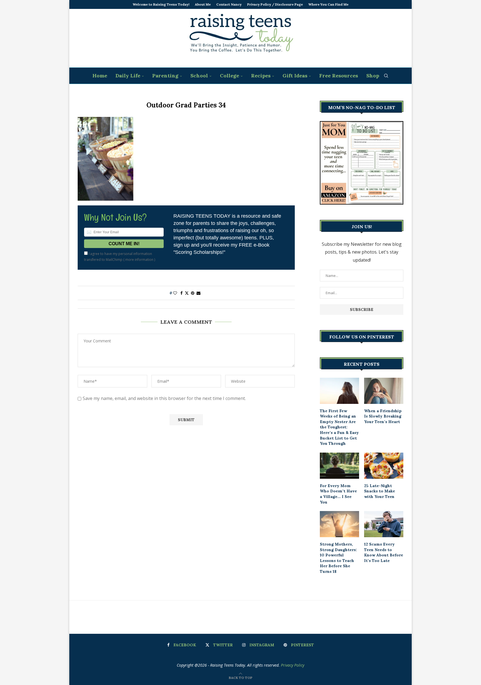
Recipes (261, 75)
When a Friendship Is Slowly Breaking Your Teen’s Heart (383, 416)
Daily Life (128, 75)
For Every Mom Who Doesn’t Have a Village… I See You (338, 494)
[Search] (386, 76)
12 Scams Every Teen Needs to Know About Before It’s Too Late (383, 552)
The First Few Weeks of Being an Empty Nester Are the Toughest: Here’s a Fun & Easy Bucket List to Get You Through (339, 427)
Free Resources (338, 75)
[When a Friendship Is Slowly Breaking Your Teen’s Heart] (383, 391)
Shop (372, 75)
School (199, 75)
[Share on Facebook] (181, 293)
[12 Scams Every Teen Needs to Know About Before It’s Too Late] (383, 524)
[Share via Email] (198, 293)
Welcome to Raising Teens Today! (161, 4)
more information (139, 259)
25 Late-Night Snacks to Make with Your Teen (379, 491)
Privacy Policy (292, 665)
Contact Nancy (229, 4)
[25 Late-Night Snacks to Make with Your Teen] (383, 466)
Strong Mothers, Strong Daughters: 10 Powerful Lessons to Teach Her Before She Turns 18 (338, 558)
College (229, 75)
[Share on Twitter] (187, 293)
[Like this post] (175, 293)
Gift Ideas (295, 75)
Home (99, 75)
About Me (203, 4)
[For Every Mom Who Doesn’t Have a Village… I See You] (339, 466)
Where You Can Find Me (328, 4)
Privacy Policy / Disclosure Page (275, 4)
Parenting (165, 75)
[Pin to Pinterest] (192, 293)
